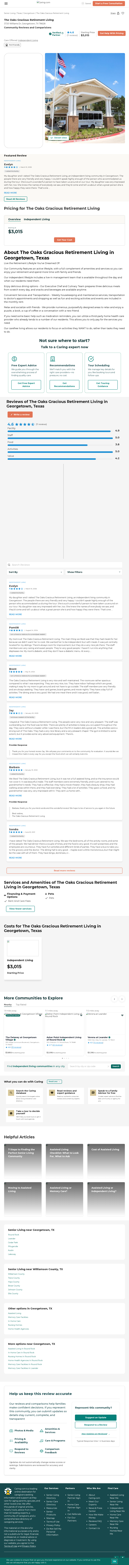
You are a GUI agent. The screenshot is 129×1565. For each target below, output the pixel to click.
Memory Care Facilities (18, 1317)
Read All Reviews (15, 199)
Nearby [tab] (8, 1004)
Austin (11, 1250)
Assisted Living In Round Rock (21, 1349)
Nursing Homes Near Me (116, 1531)
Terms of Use (10, 1546)
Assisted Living (14, 1313)
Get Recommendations (64, 384)
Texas (19, 13)
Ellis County (13, 1293)
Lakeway (12, 1254)
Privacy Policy (29, 1546)
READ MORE (10, 193)
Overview (14, 219)
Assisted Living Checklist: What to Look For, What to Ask (64, 1153)
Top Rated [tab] (21, 1004)
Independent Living (28, 40)
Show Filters (74, 572)
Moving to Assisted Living (19, 1189)
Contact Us (94, 1528)
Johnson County (15, 1290)
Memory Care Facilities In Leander (23, 1368)
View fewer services (20, 909)
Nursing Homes (15, 1325)
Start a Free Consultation (108, 3)
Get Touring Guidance (102, 384)
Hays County (13, 1282)
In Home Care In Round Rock (21, 1352)
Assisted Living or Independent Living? (103, 1189)
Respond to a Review (95, 1425)
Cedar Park (13, 1242)
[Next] (122, 999)
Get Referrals (74, 1514)
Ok (114, 1561)
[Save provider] (123, 13)
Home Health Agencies (18, 1329)
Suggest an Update (95, 1417)
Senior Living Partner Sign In (74, 1498)
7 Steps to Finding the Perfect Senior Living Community (21, 1153)
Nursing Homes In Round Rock (22, 1356)
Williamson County (16, 1274)
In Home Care (14, 1321)
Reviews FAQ (95, 1521)
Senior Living (9, 13)
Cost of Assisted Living (105, 1149)
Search (115, 1066)
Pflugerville (13, 1246)
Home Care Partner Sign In (74, 1507)
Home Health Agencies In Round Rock (25, 1360)
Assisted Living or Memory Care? (61, 1189)
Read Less (53, 1081)
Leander (11, 1238)
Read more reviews (64, 870)
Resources (51, 1508)
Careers (92, 1525)
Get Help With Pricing (112, 33)
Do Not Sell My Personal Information (53, 1532)
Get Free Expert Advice (26, 384)
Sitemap (50, 1518)
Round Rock (13, 1235)
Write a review (22, 414)
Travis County (14, 1278)
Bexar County (14, 1286)
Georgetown (29, 13)
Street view (60, 138)
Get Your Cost (64, 240)
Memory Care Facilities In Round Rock (25, 1364)
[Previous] (114, 999)
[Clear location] (108, 1066)
